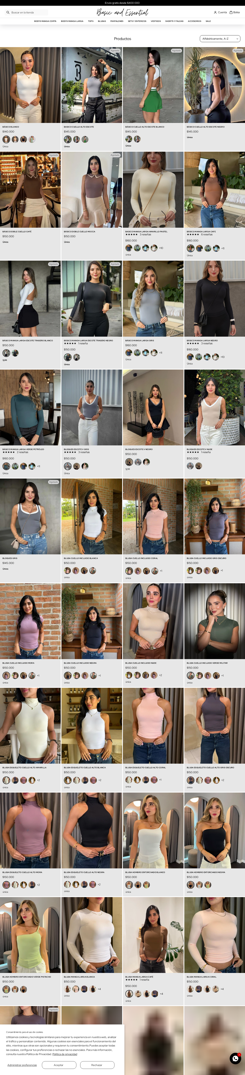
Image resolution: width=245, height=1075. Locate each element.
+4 (99, 989)
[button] (26, 12)
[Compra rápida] (55, 117)
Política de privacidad (64, 1054)
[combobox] (26, 12)
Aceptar (58, 1065)
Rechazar (96, 1065)
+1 (161, 571)
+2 (160, 675)
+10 (161, 248)
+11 (222, 248)
